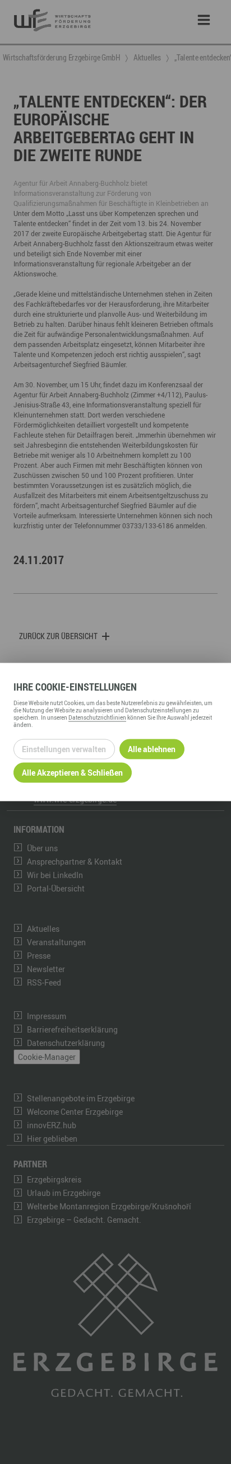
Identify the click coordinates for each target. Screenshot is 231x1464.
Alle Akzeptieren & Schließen (72, 772)
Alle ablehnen (151, 749)
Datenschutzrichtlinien (97, 717)
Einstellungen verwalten (64, 749)
